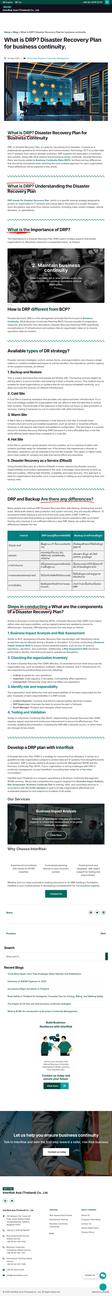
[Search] (106, 956)
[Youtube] (12, 1200)
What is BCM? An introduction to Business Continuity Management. (43, 1011)
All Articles (32, 58)
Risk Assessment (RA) (76, 648)
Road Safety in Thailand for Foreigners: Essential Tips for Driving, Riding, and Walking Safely (55, 996)
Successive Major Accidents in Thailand (28, 988)
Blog (15, 32)
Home (7, 32)
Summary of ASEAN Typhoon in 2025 (27, 981)
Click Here (56, 835)
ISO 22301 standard (35, 787)
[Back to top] (103, 1287)
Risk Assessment (16, 784)
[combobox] (54, 956)
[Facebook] (5, 1200)
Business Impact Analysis (90, 781)
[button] (107, 2)
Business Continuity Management (53, 58)
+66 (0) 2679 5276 (92, 2)
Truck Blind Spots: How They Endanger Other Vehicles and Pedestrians (44, 973)
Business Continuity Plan (39, 784)
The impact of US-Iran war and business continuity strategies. (40, 1003)
